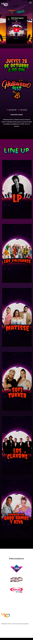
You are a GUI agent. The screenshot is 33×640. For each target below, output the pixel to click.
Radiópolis (4, 623)
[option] (16, 24)
